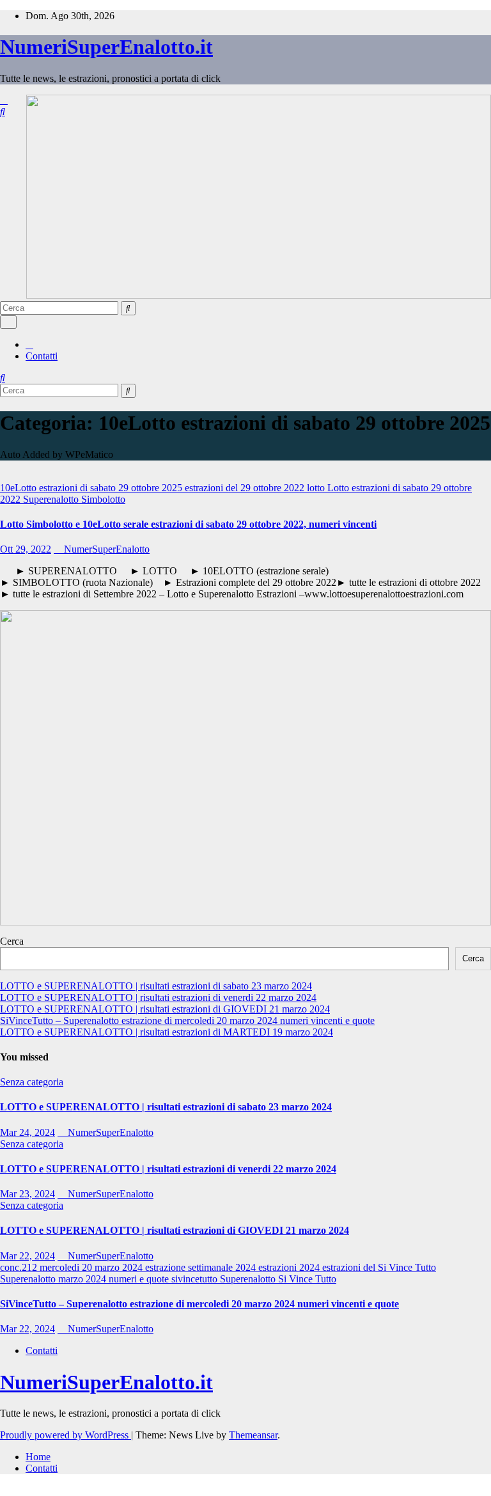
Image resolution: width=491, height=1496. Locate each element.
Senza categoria (31, 1081)
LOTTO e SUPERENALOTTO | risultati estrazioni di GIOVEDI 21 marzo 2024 (165, 1009)
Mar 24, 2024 (27, 1132)
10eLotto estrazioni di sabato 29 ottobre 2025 (92, 487)
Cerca (12, 941)
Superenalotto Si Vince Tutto (278, 1278)
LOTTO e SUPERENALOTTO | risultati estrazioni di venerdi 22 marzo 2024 (158, 997)
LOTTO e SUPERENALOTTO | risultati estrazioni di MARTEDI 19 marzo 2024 (166, 1032)
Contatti (42, 355)
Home (38, 1456)
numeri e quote (140, 1278)
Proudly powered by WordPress (65, 1434)
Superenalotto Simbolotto (74, 499)
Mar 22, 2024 (27, 1255)
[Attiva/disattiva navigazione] (8, 322)
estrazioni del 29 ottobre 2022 (246, 487)
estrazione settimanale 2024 (201, 1267)
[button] (2, 111)
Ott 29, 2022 (25, 549)
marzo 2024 (83, 1278)
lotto (317, 487)
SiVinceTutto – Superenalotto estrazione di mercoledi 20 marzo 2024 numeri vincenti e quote (187, 1020)
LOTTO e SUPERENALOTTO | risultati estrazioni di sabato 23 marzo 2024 (156, 985)
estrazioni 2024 (290, 1267)
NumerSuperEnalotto (105, 549)
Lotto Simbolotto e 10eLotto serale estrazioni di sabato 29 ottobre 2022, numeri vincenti (188, 524)
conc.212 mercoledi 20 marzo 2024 (72, 1267)
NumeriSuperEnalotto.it (106, 46)
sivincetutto (195, 1278)
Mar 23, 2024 (27, 1193)
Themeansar (253, 1434)
